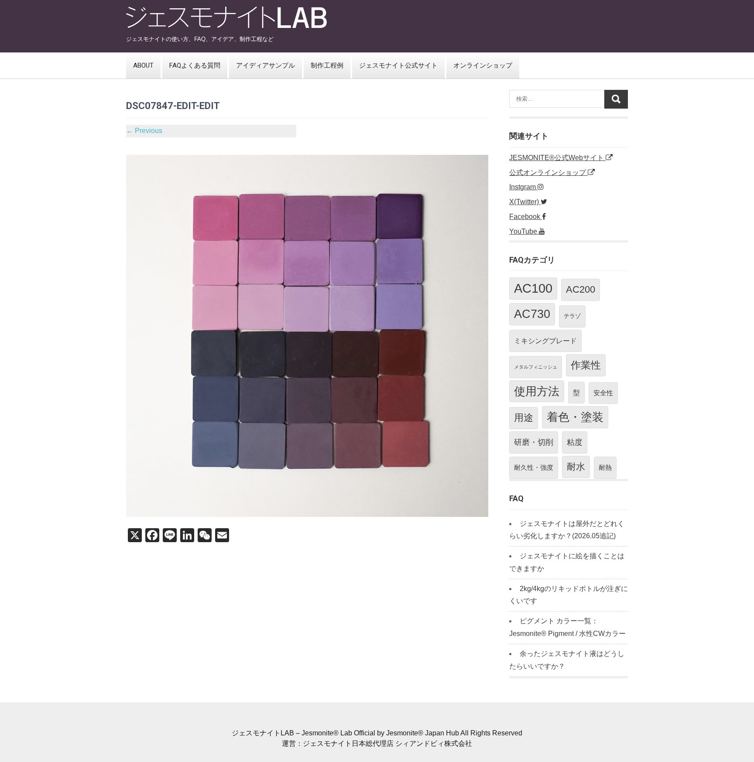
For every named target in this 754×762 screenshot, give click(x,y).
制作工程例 (327, 65)
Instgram (523, 187)
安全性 (603, 392)
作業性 (586, 365)
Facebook (525, 216)
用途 (523, 417)
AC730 (532, 314)
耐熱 (605, 467)
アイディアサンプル (265, 65)
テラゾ (572, 316)
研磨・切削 (533, 442)
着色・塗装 (575, 417)
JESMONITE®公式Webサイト (557, 157)
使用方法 (536, 391)
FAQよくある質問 (194, 65)
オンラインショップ (482, 65)
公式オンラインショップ (548, 172)
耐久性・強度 (533, 467)
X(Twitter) (525, 201)
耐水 (576, 466)
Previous (144, 130)
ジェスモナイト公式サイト (398, 65)
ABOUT (143, 65)
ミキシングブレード (545, 341)
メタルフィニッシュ (535, 366)
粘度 (575, 442)
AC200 (580, 289)
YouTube (524, 231)
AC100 (533, 288)
